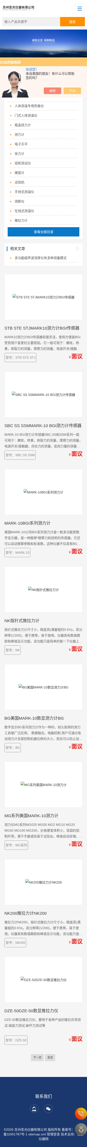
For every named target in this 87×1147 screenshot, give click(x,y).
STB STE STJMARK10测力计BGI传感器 (41, 328)
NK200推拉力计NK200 (25, 913)
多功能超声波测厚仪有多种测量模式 (41, 258)
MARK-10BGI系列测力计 (27, 523)
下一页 (37, 1057)
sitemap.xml (37, 1134)
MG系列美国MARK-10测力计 (31, 815)
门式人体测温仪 (26, 115)
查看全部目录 (43, 232)
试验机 (19, 182)
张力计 (19, 153)
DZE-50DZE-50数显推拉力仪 (31, 1011)
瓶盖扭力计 (23, 125)
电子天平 (21, 144)
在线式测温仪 (24, 211)
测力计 (19, 134)
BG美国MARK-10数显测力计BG (34, 718)
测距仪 (19, 201)
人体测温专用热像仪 (29, 106)
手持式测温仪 (24, 192)
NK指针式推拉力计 (21, 620)
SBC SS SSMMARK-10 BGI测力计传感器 (42, 425)
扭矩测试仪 (23, 163)
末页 (50, 1057)
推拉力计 (21, 220)
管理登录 (53, 1134)
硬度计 (19, 173)
